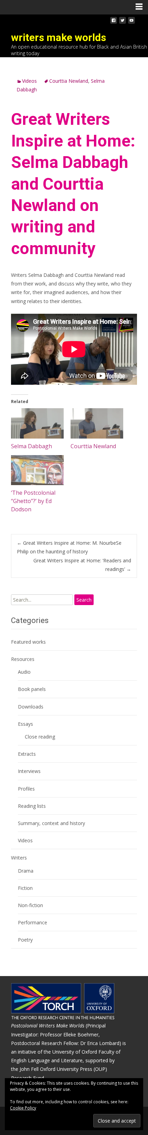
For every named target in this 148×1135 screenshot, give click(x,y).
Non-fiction (30, 905)
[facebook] (113, 22)
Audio (24, 672)
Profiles (26, 788)
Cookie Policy (23, 1108)
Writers (19, 857)
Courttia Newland (68, 81)
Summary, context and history (51, 823)
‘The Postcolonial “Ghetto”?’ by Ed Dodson (33, 501)
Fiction (25, 888)
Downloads (30, 706)
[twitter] (122, 22)
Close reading (40, 736)
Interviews (29, 771)
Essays (25, 724)
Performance (32, 922)
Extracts (27, 754)
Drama (25, 870)
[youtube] (131, 22)
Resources (22, 659)
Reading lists (32, 806)
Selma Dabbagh (31, 446)
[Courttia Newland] (97, 423)
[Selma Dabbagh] (37, 423)
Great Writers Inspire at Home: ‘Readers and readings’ (82, 564)
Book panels (32, 689)
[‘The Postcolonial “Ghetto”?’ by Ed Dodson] (37, 470)
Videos (29, 81)
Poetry (25, 939)
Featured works (28, 642)
